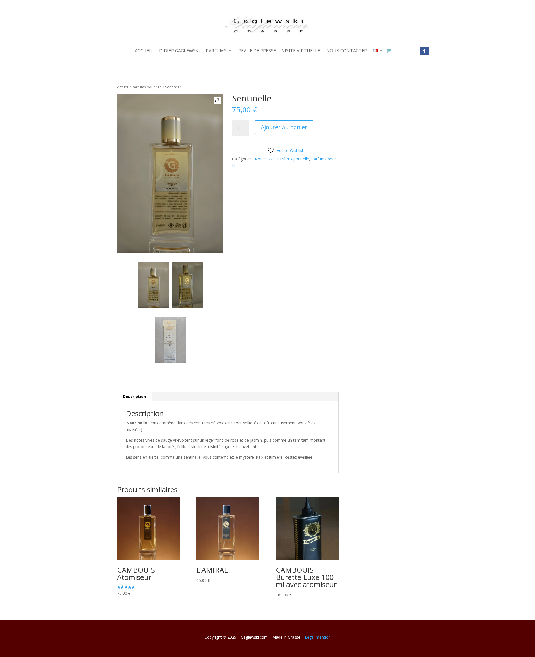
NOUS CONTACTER (346, 51)
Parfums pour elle (147, 86)
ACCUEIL (144, 51)
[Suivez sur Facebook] (424, 51)
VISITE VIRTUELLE (301, 51)
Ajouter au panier (284, 127)
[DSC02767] (187, 285)
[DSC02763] (170, 340)
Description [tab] (134, 396)
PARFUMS (216, 51)
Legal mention (318, 637)
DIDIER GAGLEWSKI (179, 51)
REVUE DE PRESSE (257, 51)
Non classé (265, 159)
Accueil (123, 86)
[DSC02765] (153, 285)
